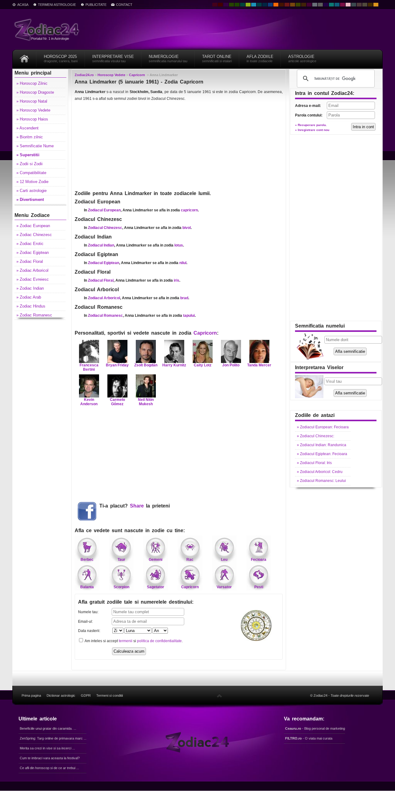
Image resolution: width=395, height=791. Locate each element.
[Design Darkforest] (231, 4)
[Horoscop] (24, 56)
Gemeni (155, 559)
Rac (189, 559)
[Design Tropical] (259, 4)
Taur (121, 559)
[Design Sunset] (292, 4)
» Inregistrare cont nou (312, 130)
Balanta (87, 587)
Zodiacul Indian (101, 245)
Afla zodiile (260, 58)
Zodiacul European (104, 210)
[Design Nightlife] (325, 4)
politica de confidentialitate (159, 641)
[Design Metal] (314, 4)
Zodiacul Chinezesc (105, 228)
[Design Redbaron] (220, 4)
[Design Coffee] (303, 4)
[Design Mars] (281, 4)
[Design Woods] (237, 4)
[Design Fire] (275, 4)
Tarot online (217, 58)
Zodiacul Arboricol (104, 298)
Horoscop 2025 (60, 58)
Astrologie (302, 58)
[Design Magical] (225, 4)
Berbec (87, 559)
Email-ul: (85, 621)
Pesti (258, 587)
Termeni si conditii (109, 695)
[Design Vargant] (287, 4)
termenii (125, 641)
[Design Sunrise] (375, 4)
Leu (224, 559)
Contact (124, 4)
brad (184, 298)
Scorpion (121, 587)
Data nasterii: (89, 631)
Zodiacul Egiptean (103, 263)
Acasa (22, 4)
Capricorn (205, 333)
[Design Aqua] (253, 4)
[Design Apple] (248, 4)
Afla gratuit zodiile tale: (135, 602)
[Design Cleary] (337, 4)
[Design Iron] (353, 4)
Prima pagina (31, 695)
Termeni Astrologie (57, 4)
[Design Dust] (364, 4)
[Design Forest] (298, 4)
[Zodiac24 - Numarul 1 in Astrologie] (47, 29)
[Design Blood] (214, 4)
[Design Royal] (264, 4)
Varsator (224, 587)
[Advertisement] (179, 145)
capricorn (189, 210)
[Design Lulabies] (348, 4)
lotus (178, 245)
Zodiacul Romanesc (105, 315)
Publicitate (95, 4)
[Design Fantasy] (309, 4)
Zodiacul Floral (101, 280)
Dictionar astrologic (61, 695)
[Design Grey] (320, 4)
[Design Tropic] (242, 4)
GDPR (86, 695)
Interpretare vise (113, 58)
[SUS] (219, 695)
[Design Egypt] (359, 4)
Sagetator (155, 587)
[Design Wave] (331, 4)
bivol (186, 228)
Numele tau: (88, 612)
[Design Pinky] (342, 4)
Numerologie (168, 58)
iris (176, 280)
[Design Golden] (370, 4)
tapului (189, 315)
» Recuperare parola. (311, 125)
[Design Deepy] (270, 4)
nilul (182, 263)
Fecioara (258, 559)
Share (137, 505)
